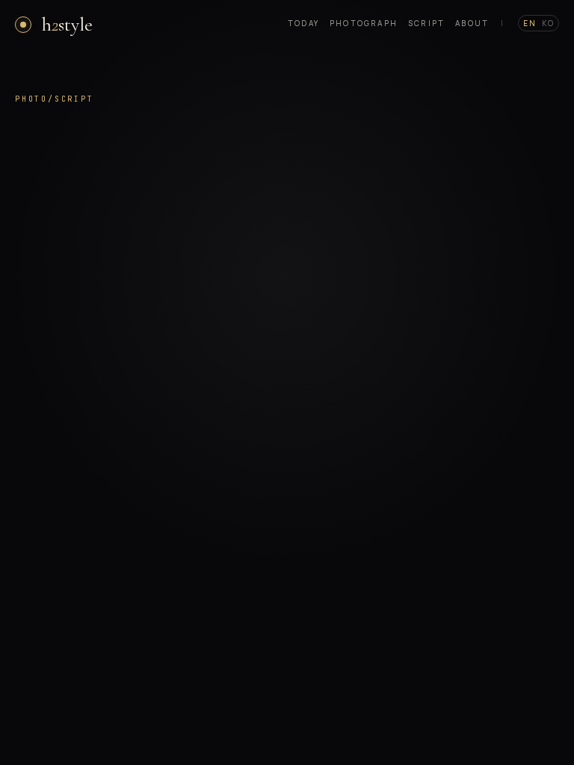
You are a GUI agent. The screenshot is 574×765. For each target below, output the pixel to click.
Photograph (364, 23)
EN (529, 23)
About (472, 23)
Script (426, 23)
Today (303, 23)
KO (548, 23)
